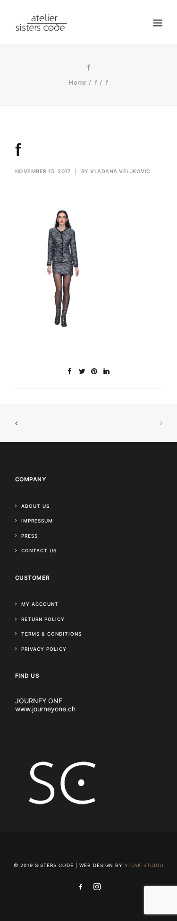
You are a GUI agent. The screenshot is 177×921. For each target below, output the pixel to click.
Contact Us (39, 550)
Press (29, 536)
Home (77, 82)
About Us (35, 506)
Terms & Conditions (51, 634)
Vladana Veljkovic (120, 171)
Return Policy (43, 619)
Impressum (37, 520)
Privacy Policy (44, 649)
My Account (40, 604)
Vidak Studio (144, 865)
